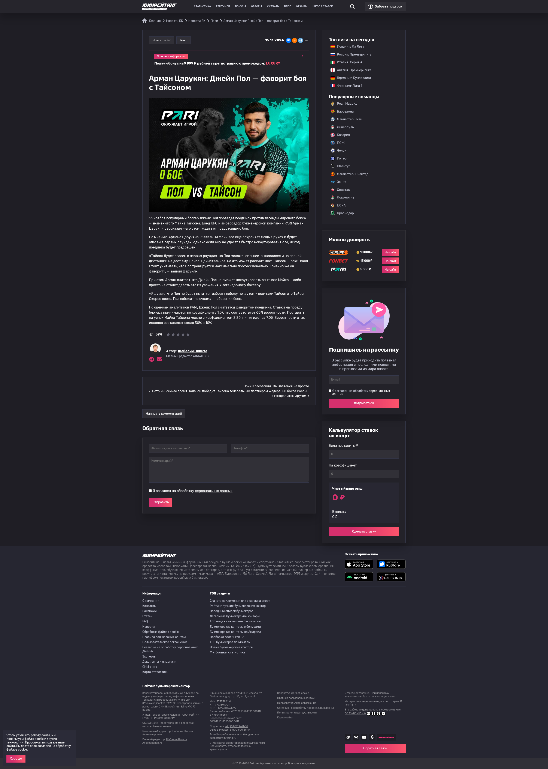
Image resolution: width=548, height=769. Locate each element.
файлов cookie (16, 749)
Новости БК (161, 40)
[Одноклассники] (294, 40)
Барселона (345, 111)
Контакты (149, 606)
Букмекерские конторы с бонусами (235, 627)
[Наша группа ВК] (356, 737)
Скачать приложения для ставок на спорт (240, 601)
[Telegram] (300, 40)
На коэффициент (343, 465)
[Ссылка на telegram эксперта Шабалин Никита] (151, 359)
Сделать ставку (364, 531)
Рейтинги (223, 6)
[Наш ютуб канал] (364, 737)
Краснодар (345, 213)
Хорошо (16, 758)
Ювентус (343, 166)
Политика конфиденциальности (297, 712)
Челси (341, 150)
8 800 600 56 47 (240, 729)
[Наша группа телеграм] (348, 737)
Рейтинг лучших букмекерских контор (238, 606)
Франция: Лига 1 (347, 86)
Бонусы (240, 6)
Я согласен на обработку (192, 491)
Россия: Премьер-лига (352, 54)
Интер (342, 158)
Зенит (341, 182)
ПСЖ (341, 143)
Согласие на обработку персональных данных (170, 649)
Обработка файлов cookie (160, 632)
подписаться (364, 403)
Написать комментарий (164, 413)
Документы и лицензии (159, 662)
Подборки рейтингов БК (227, 637)
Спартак (343, 190)
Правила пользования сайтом (164, 637)
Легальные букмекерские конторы (235, 616)
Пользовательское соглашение (165, 642)
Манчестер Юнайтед (352, 174)
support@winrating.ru (223, 737)
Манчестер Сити (349, 119)
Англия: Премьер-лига (352, 70)
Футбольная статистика (227, 652)
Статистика (202, 6)
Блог (287, 6)
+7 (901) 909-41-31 (236, 726)
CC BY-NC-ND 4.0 (355, 713)
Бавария (343, 135)
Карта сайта (285, 717)
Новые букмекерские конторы (231, 647)
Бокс (183, 40)
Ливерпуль (345, 127)
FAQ (145, 621)
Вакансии (149, 611)
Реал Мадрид (347, 103)
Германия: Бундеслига (352, 78)
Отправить (160, 502)
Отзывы (301, 6)
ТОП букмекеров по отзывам (230, 642)
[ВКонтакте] (288, 40)
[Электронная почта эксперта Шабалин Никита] (159, 359)
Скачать (273, 6)
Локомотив (345, 197)
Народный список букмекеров (231, 611)
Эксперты (149, 656)
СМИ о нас (149, 667)
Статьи (147, 616)
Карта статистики (155, 672)
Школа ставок (323, 6)
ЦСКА (341, 205)
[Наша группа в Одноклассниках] (372, 737)
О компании (150, 601)
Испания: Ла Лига (350, 46)
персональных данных (213, 491)
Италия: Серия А (347, 62)
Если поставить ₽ (343, 446)
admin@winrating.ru (252, 742)
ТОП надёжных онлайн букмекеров (235, 621)
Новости (148, 627)
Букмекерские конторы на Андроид (235, 632)
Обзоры (256, 6)
